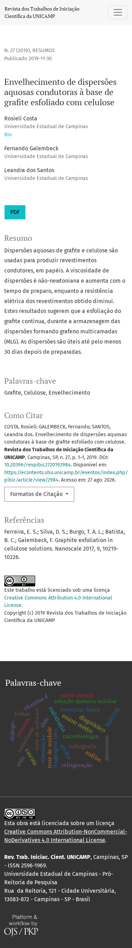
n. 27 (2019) (17, 51)
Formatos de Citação (37, 494)
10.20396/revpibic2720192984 (37, 465)
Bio (8, 135)
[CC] (19, 813)
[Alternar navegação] (118, 12)
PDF (15, 212)
